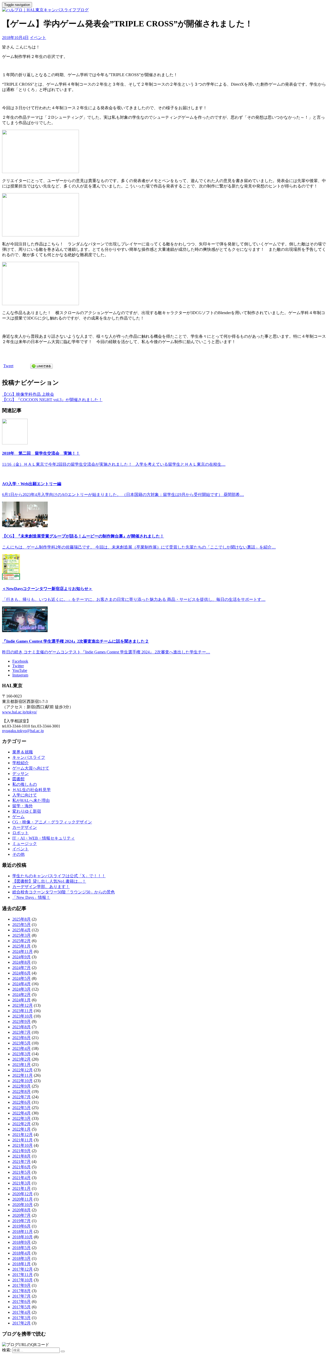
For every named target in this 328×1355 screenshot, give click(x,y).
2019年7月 (21, 1221)
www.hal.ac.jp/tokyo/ (19, 712)
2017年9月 (21, 1285)
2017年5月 (21, 1307)
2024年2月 (21, 994)
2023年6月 (21, 1037)
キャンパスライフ (28, 757)
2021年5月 (21, 1172)
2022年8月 (21, 1091)
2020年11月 (22, 1199)
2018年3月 (21, 1258)
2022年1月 (21, 1129)
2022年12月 (22, 1070)
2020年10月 (22, 1204)
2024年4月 (21, 984)
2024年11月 (22, 951)
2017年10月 (22, 1280)
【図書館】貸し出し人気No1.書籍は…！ (49, 881)
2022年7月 (21, 1097)
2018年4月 (21, 1253)
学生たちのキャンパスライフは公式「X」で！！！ (59, 876)
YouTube (19, 670)
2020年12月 (22, 1194)
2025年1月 (21, 946)
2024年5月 (21, 978)
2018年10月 (22, 1237)
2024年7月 (21, 967)
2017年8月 (21, 1291)
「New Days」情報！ (31, 897)
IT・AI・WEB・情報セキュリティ (43, 838)
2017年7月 (21, 1296)
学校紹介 (20, 763)
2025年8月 (21, 919)
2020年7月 (21, 1215)
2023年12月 (22, 1005)
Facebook (20, 661)
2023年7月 (21, 1032)
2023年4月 (21, 1048)
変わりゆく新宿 (26, 811)
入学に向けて (24, 795)
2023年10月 (22, 1016)
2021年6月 (21, 1167)
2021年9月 (21, 1151)
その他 (18, 854)
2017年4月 (21, 1312)
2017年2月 (21, 1323)
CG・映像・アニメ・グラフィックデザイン (52, 822)
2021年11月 (22, 1140)
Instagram (20, 675)
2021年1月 (21, 1188)
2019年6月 (21, 1226)
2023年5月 (21, 1043)
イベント (38, 37)
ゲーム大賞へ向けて (30, 768)
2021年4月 (21, 1177)
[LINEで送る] (41, 366)
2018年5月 (21, 1248)
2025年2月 (21, 941)
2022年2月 (21, 1124)
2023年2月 (21, 1059)
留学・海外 (22, 806)
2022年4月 (21, 1113)
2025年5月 (21, 924)
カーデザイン (24, 827)
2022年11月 (22, 1075)
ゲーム (18, 816)
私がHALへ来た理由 (31, 800)
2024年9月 (21, 957)
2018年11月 (22, 1231)
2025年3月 (21, 935)
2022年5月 (21, 1107)
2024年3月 (21, 989)
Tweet (8, 366)
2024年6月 (21, 973)
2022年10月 (22, 1081)
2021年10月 (22, 1145)
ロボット (20, 833)
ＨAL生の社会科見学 (31, 790)
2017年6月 (21, 1301)
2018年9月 (21, 1242)
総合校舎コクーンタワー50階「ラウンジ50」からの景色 (63, 892)
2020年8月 (21, 1210)
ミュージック (24, 843)
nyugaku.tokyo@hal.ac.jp (23, 731)
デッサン (20, 773)
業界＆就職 (22, 752)
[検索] (63, 1351)
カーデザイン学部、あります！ (41, 886)
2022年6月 (21, 1102)
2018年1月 (21, 1264)
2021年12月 (22, 1134)
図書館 (18, 779)
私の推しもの (24, 784)
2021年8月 (21, 1156)
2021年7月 (21, 1161)
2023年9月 (21, 1021)
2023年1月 (21, 1064)
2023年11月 (22, 1011)
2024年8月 (21, 962)
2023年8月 (21, 1027)
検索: (6, 1350)
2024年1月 (21, 1000)
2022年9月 (21, 1086)
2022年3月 (21, 1118)
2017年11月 (22, 1274)
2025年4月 (21, 930)
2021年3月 (21, 1183)
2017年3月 (21, 1318)
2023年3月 (21, 1054)
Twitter (18, 666)
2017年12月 (22, 1269)
